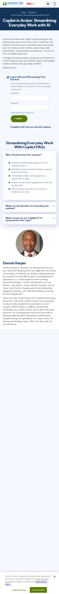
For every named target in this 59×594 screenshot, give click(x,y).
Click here (29, 86)
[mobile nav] (54, 3)
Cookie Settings (19, 590)
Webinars (32, 12)
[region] (29, 583)
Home (23, 12)
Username (15, 93)
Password (15, 103)
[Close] (55, 576)
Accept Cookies (38, 590)
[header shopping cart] (47, 3)
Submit (19, 118)
